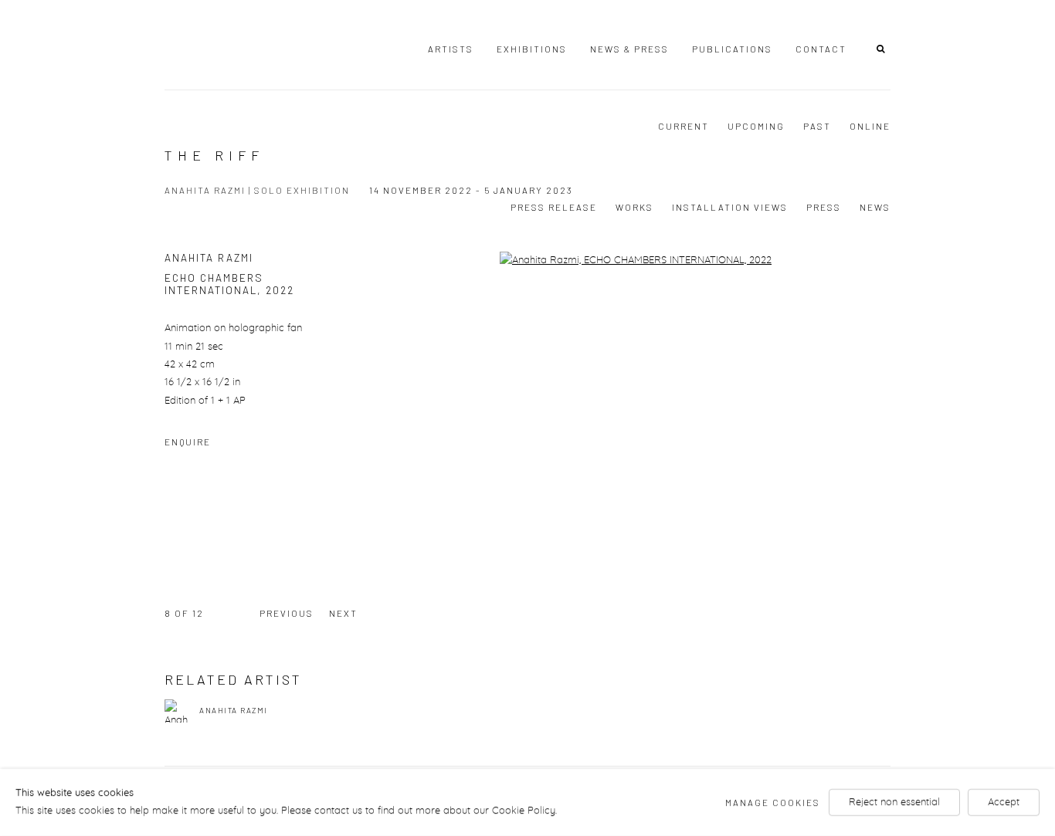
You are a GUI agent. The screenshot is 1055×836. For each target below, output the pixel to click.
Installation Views (730, 206)
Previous (287, 613)
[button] (883, 48)
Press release (554, 206)
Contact (820, 48)
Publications (732, 48)
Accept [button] (1003, 802)
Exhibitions (532, 48)
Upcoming (756, 125)
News (875, 206)
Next (343, 613)
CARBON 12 (234, 45)
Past (817, 125)
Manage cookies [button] (772, 802)
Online (870, 125)
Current (683, 125)
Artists (450, 48)
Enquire (188, 441)
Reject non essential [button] (894, 802)
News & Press (629, 48)
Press (823, 206)
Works (634, 206)
